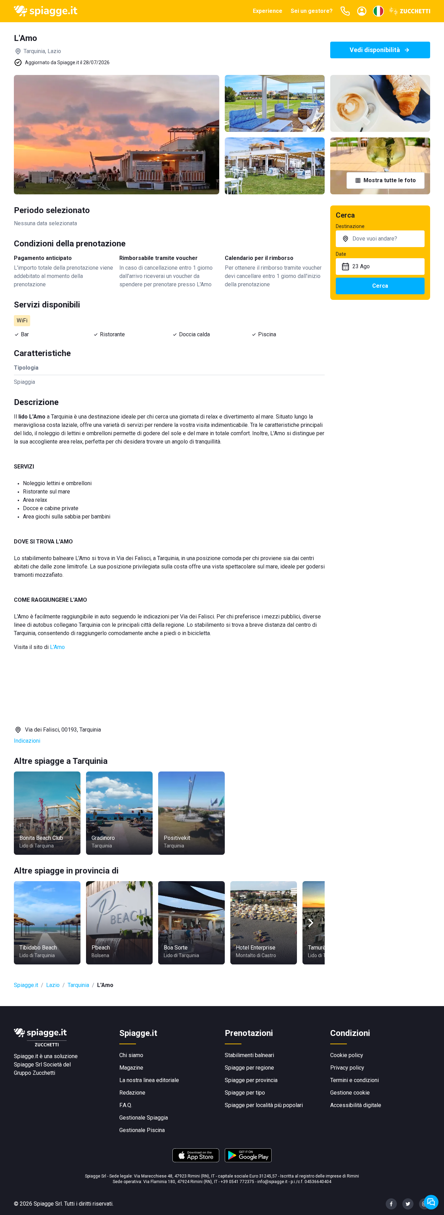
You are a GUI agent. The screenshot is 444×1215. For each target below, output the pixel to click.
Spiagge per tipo (245, 1092)
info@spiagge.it (272, 1181)
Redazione (132, 1092)
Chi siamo (131, 1055)
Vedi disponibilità (375, 49)
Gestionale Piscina (142, 1130)
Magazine (131, 1067)
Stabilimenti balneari (249, 1055)
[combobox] (380, 238)
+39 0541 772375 (237, 1181)
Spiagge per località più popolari (264, 1105)
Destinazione (350, 226)
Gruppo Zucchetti (34, 1073)
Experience (267, 11)
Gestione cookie (350, 1092)
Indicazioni (27, 740)
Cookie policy (346, 1055)
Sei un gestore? (312, 11)
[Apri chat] (431, 1202)
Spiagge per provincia (251, 1080)
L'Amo (57, 647)
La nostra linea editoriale (149, 1080)
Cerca (380, 285)
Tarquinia (78, 985)
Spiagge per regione (249, 1067)
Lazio (53, 985)
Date (341, 254)
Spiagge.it (26, 985)
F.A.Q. (125, 1105)
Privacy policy (347, 1067)
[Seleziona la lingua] (378, 11)
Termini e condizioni (354, 1080)
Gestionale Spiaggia (143, 1117)
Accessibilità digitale (355, 1105)
